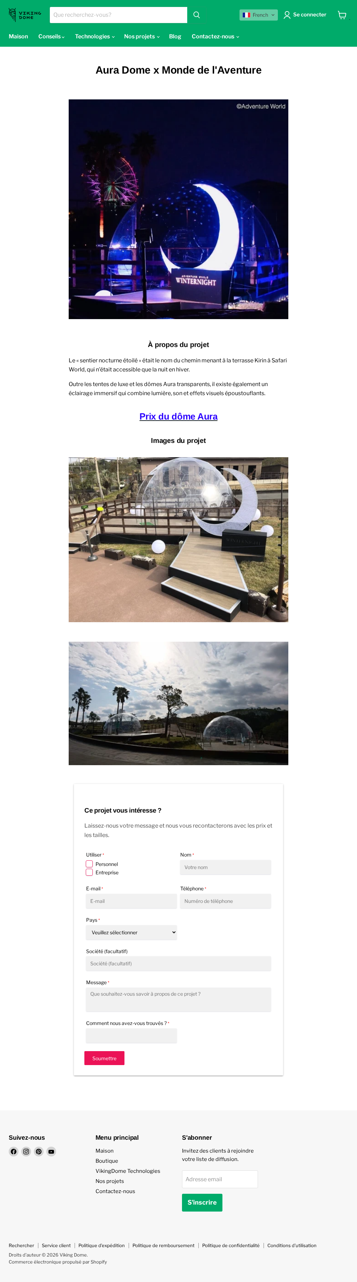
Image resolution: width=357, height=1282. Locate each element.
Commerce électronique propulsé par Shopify (58, 1262)
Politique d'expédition (101, 1245)
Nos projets (110, 1181)
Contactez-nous (115, 1191)
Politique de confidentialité (231, 1245)
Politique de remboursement (163, 1245)
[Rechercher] (196, 15)
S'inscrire (202, 1202)
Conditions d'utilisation (292, 1245)
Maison (105, 1151)
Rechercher (21, 1245)
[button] (259, 15)
